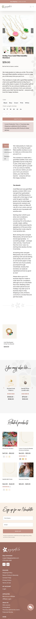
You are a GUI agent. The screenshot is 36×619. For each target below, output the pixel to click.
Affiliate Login (7, 599)
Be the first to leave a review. (11, 66)
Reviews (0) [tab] (6, 158)
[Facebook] (4, 564)
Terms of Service (8, 537)
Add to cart (18, 119)
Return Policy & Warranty (10, 575)
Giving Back (6, 607)
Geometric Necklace (24, 479)
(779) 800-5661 (7, 560)
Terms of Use (7, 583)
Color (4, 99)
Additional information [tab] (6, 151)
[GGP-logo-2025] (7, 4)
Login (4, 589)
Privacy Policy (29, 535)
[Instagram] (7, 564)
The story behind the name (11, 609)
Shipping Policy (7, 572)
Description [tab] (6, 145)
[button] (4, 387)
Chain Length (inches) (9, 106)
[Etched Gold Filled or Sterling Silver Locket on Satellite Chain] (11, 376)
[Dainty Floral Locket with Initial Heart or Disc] (25, 376)
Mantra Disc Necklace (8, 448)
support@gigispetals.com (11, 558)
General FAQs (7, 578)
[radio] (5, 103)
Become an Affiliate (9, 596)
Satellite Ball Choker (7, 479)
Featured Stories (8, 612)
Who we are (6, 605)
